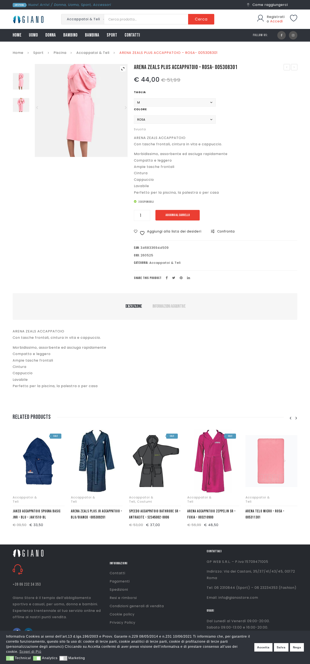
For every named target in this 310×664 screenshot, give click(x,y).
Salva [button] (281, 647)
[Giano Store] (29, 18)
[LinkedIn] (188, 278)
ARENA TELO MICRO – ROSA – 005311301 (264, 514)
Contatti (117, 573)
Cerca (201, 19)
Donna (60, 4)
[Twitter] (173, 278)
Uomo (73, 4)
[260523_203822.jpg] (21, 105)
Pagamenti (120, 581)
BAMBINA (92, 35)
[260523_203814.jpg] (21, 81)
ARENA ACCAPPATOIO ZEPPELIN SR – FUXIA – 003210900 (211, 514)
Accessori (102, 4)
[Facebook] (281, 35)
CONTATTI (132, 35)
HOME (17, 35)
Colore (140, 109)
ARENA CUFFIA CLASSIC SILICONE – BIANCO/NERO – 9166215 (294, 67)
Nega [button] (297, 647)
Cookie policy (122, 614)
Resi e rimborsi (123, 597)
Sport (86, 4)
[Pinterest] (181, 278)
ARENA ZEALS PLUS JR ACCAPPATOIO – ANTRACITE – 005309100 (287, 67)
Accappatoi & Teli (92, 52)
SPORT (112, 35)
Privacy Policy (122, 622)
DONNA (50, 35)
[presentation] (290, 418)
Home (18, 52)
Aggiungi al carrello (178, 215)
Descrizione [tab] (133, 306)
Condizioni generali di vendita (137, 606)
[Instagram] (293, 35)
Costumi (144, 501)
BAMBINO (70, 35)
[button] (10, 658)
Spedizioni (119, 589)
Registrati (276, 16)
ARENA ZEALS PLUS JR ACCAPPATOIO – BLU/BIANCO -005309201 (96, 514)
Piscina (60, 52)
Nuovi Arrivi (39, 4)
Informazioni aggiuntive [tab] (169, 306)
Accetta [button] (263, 647)
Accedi (276, 21)
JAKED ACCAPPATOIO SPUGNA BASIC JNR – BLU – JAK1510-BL (37, 514)
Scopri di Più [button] (30, 651)
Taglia (140, 92)
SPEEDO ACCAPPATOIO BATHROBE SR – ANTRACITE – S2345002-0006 (155, 514)
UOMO (33, 35)
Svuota (140, 129)
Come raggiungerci (269, 4)
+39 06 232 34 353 (27, 584)
